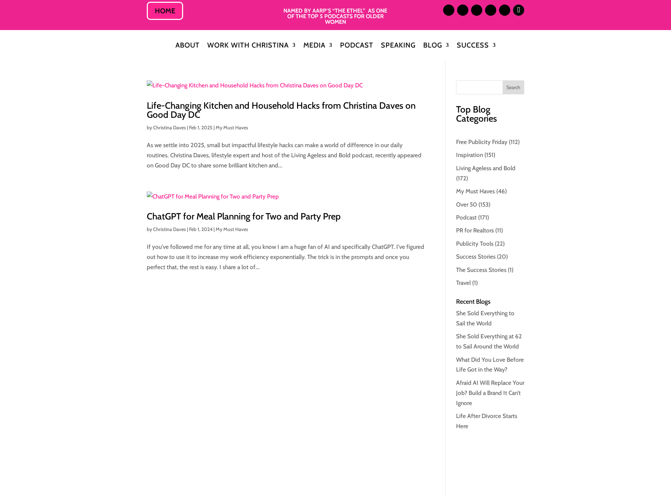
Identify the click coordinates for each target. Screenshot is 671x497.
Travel (463, 282)
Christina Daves (169, 127)
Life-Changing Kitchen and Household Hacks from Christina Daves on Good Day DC (281, 110)
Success (473, 46)
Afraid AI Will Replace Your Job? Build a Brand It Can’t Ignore (490, 392)
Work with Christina (248, 46)
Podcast (356, 46)
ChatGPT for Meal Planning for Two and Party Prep (244, 216)
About (187, 46)
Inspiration (469, 154)
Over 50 (466, 204)
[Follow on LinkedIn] (462, 10)
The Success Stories (481, 269)
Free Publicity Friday (481, 141)
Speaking (398, 46)
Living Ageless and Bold (485, 168)
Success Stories (476, 256)
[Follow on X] (476, 10)
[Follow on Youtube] (504, 10)
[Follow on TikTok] (518, 10)
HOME (165, 11)
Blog (432, 46)
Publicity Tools (474, 243)
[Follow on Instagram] (448, 10)
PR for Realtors (475, 230)
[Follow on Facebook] (490, 10)
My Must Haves (232, 127)
